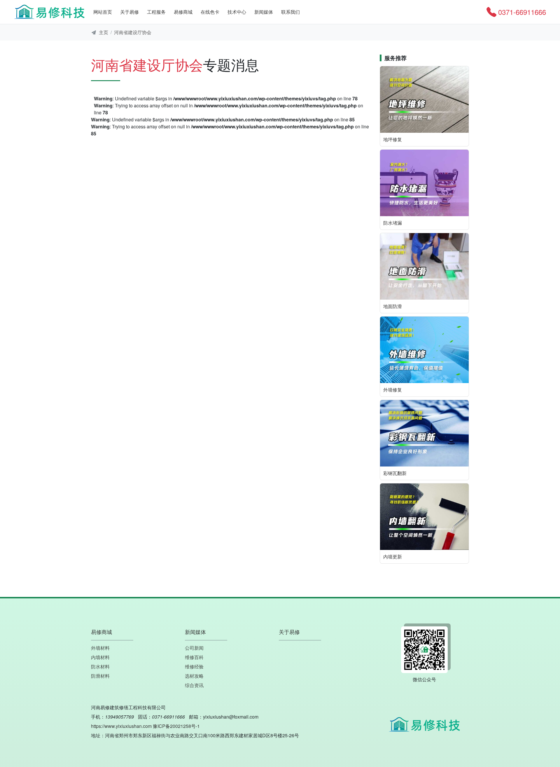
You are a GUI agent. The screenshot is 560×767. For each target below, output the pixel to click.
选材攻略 (194, 675)
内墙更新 (392, 556)
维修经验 (194, 666)
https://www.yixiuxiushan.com (121, 726)
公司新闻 (194, 647)
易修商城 (183, 11)
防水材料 (100, 666)
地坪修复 (392, 139)
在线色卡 (210, 11)
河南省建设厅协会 (132, 32)
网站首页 (102, 11)
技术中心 (237, 11)
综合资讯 (194, 685)
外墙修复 (392, 389)
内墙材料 (100, 657)
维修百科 (194, 657)
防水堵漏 (392, 222)
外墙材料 (100, 647)
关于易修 (129, 11)
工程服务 (156, 11)
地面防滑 (392, 306)
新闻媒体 (263, 11)
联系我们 (290, 11)
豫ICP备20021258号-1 (176, 726)
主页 (103, 32)
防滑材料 (100, 675)
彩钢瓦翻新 (395, 473)
